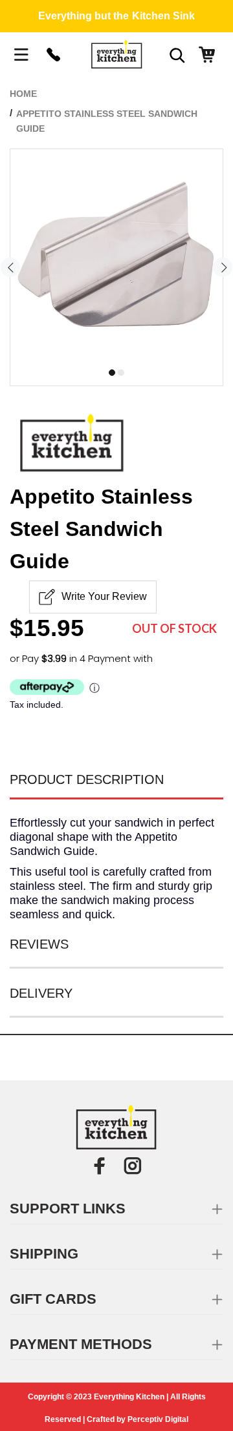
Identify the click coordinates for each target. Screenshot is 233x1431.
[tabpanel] (116, 255)
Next (222, 267)
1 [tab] (112, 372)
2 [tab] (121, 372)
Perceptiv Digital (158, 1419)
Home (23, 93)
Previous (10, 267)
